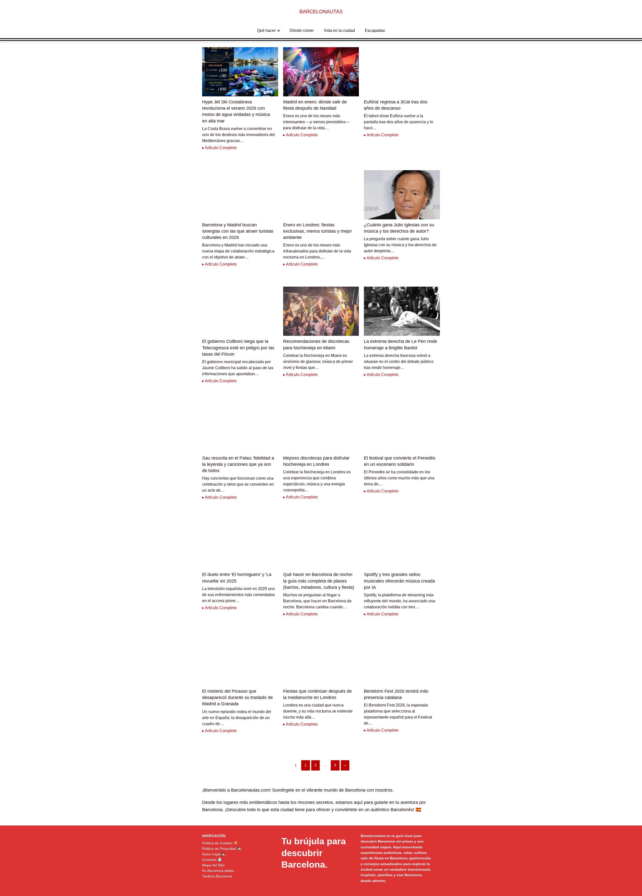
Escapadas (375, 30)
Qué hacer (266, 30)
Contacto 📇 (212, 860)
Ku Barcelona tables (218, 871)
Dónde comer (302, 30)
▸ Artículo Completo (219, 148)
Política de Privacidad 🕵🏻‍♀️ (222, 849)
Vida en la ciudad (339, 30)
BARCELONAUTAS (321, 11)
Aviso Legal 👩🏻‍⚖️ (214, 854)
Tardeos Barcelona (217, 876)
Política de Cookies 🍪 (220, 843)
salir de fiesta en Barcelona (384, 858)
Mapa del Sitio (213, 865)
